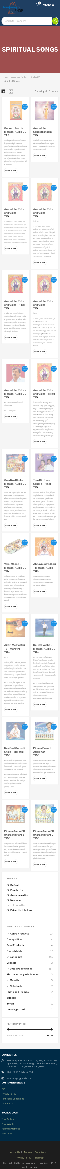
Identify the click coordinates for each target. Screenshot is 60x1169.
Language (16, 957)
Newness (15, 900)
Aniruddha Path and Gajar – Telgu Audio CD (44, 394)
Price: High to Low (21, 910)
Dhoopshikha (14, 939)
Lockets (11, 962)
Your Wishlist (8, 1124)
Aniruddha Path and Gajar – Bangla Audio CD (14, 213)
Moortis (14, 980)
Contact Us (7, 1103)
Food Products (15, 945)
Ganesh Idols (14, 951)
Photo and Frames (18, 991)
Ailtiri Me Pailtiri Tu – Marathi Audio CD (14, 649)
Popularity (16, 890)
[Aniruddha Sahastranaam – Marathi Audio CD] (44, 110)
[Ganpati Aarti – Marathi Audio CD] (15, 110)
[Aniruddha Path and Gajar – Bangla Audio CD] (15, 191)
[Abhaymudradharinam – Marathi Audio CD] (44, 546)
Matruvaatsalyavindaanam (23, 974)
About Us (15, 1152)
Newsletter (7, 1133)
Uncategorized (16, 1009)
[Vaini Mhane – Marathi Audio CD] (15, 546)
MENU (47, 4)
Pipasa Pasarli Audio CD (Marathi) (42, 752)
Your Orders (8, 1119)
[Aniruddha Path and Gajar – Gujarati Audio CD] (44, 191)
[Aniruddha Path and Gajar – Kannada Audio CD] (44, 283)
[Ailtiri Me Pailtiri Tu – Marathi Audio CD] (15, 627)
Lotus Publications (21, 968)
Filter (50, 1035)
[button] (37, 4)
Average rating (19, 895)
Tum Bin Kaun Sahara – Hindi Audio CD (42, 484)
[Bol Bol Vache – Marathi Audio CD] (44, 627)
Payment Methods (11, 1128)
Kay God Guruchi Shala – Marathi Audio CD (14, 752)
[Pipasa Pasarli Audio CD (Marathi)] (44, 730)
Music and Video (19, 77)
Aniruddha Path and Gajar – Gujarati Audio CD (44, 213)
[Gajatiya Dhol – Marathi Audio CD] (15, 462)
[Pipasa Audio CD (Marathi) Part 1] (15, 813)
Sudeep (11, 997)
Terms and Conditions (13, 1098)
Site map (39, 1157)
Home (5, 77)
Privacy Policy (9, 1093)
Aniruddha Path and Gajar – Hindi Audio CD (14, 305)
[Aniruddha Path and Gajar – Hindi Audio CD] (15, 283)
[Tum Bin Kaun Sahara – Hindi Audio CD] (44, 462)
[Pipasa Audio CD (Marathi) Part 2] (44, 813)
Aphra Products (19, 933)
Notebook (16, 986)
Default (15, 885)
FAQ (4, 1089)
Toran (10, 1003)
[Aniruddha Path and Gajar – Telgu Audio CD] (44, 372)
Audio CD (35, 77)
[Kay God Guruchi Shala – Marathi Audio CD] (15, 730)
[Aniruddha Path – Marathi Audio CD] (15, 372)
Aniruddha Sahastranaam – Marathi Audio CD (44, 132)
